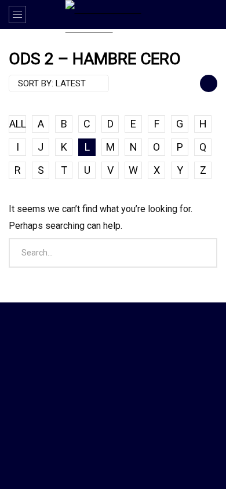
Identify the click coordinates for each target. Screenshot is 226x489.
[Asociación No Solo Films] (113, 16)
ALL (17, 124)
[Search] (211, 14)
